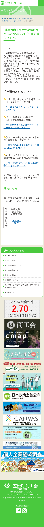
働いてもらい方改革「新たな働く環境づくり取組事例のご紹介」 (22, 286)
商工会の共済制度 (11, 270)
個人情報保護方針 (22, 506)
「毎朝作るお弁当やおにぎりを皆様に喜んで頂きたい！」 (21, 146)
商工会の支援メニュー (13, 265)
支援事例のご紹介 (11, 280)
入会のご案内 (10, 260)
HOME (4, 18)
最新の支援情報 (10, 275)
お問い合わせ (10, 292)
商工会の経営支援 (11, 256)
